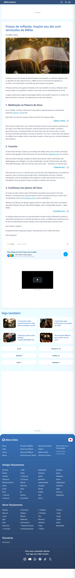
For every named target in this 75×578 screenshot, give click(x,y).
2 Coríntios (24, 510)
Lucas (4, 516)
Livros (4, 452)
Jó (21, 492)
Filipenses (24, 519)
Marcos (5, 513)
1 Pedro (41, 529)
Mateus (5, 510)
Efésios (23, 516)
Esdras (22, 482)
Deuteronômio (7, 482)
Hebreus (41, 522)
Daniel (40, 489)
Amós (40, 498)
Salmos (23, 495)
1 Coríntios (6, 529)
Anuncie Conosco (44, 455)
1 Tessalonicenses (26, 526)
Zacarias (59, 492)
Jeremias (41, 479)
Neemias (23, 486)
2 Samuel (5, 498)
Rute (4, 492)
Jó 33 (19, 349)
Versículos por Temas (28, 455)
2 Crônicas (24, 479)
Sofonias (59, 486)
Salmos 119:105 (19, 113)
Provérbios (24, 498)
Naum (58, 479)
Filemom (41, 519)
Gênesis (5, 470)
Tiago (40, 526)
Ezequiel (41, 486)
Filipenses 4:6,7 (54, 154)
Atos (4, 522)
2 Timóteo (42, 513)
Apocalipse (60, 526)
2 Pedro (59, 510)
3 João (58, 519)
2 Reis (22, 473)
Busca (4, 455)
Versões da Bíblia (26, 446)
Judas (58, 522)
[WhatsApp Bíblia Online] (35, 559)
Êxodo (4, 473)
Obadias (59, 470)
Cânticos (41, 473)
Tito (39, 516)
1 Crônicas (24, 476)
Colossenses (24, 522)
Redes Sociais (43, 452)
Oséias (40, 492)
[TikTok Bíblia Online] (45, 559)
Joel (39, 495)
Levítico (5, 476)
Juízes (4, 489)
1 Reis (22, 470)
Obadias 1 (56, 362)
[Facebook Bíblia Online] (40, 559)
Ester (22, 489)
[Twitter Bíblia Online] (50, 559)
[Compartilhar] (67, 120)
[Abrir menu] (69, 2)
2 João (58, 516)
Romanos (5, 526)
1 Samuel (5, 495)
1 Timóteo (42, 510)
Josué (4, 486)
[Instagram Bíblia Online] (24, 559)
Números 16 (56, 349)
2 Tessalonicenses (26, 529)
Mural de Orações (45, 446)
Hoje (4, 449)
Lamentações (43, 482)
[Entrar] (61, 2)
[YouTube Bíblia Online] (29, 559)
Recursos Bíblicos (26, 452)
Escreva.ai (6, 542)
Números (5, 479)
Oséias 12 (56, 356)
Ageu (58, 489)
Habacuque (60, 482)
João (4, 519)
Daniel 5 (19, 356)
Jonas (58, 473)
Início (4, 446)
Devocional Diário (26, 449)
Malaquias (60, 495)
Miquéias (59, 476)
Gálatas (23, 513)
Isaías (40, 476)
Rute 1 (19, 362)
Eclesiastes (42, 470)
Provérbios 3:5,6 (29, 198)
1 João (58, 513)
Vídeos (40, 449)
